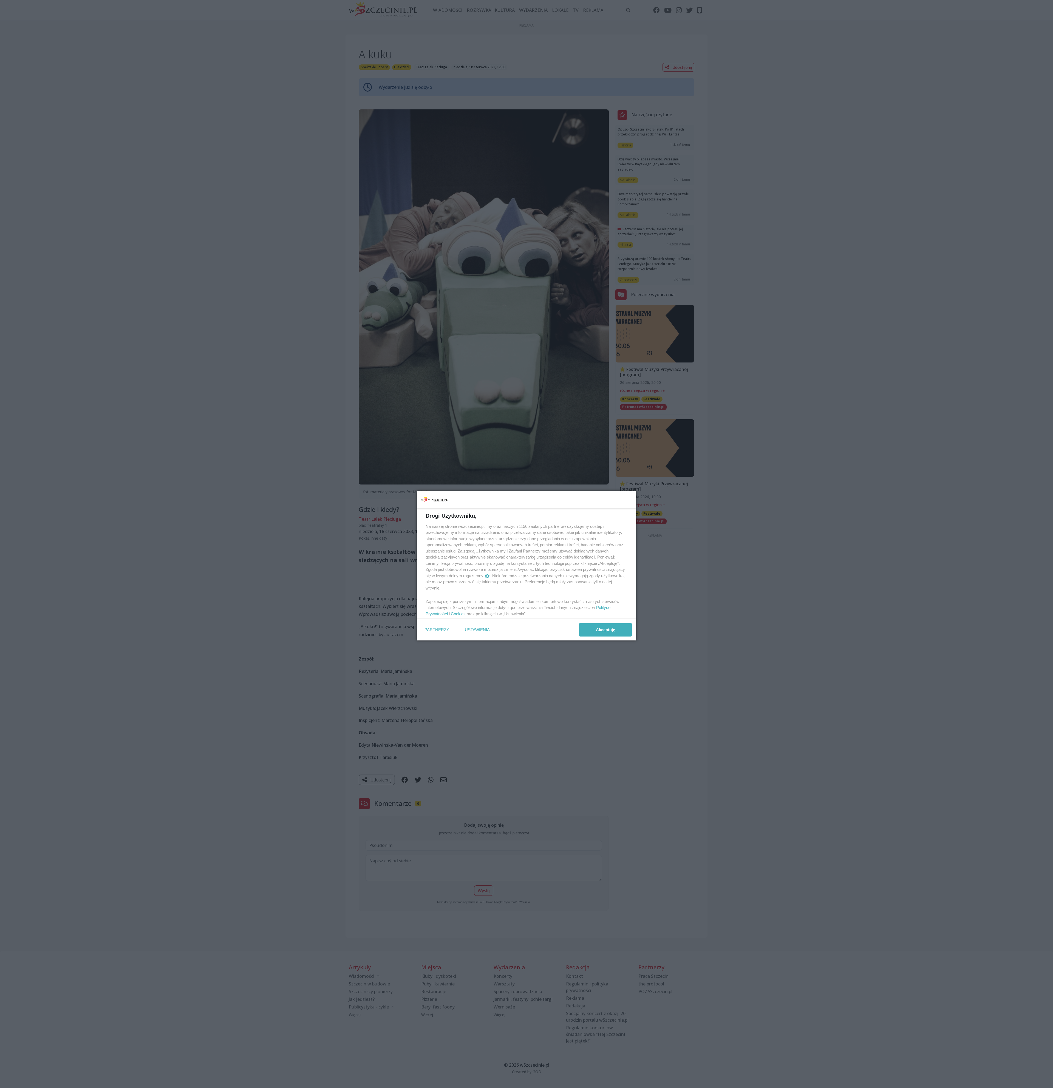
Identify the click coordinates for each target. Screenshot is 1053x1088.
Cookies (458, 613)
